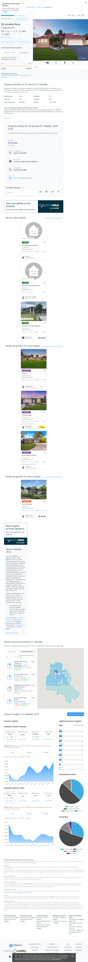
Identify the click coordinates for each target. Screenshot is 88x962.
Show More (7, 118)
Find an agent (34, 947)
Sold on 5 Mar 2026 (27, 319)
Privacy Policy (55, 959)
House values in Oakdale (43, 925)
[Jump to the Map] (64, 62)
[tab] (12, 752)
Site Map (34, 950)
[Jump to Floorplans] (56, 62)
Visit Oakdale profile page (75, 714)
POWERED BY (8, 951)
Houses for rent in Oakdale (27, 917)
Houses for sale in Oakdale (11, 917)
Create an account (52, 947)
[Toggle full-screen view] (73, 62)
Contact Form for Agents (52, 950)
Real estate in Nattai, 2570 (76, 930)
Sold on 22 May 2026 (27, 238)
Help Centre (79, 950)
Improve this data (5, 37)
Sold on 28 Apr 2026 (27, 278)
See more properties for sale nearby (52, 346)
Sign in (15, 178)
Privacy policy (68, 950)
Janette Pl (39, 7)
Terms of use (68, 947)
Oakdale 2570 (30, 7)
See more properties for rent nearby (52, 477)
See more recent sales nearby (53, 218)
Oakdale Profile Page (12, 633)
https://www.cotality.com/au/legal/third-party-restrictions (18, 892)
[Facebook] (10, 957)
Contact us (79, 947)
